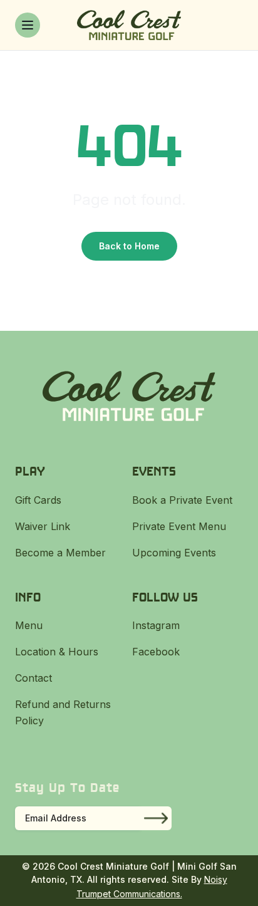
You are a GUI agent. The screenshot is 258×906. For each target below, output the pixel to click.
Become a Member (60, 552)
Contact (33, 678)
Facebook (156, 651)
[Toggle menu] (27, 25)
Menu (29, 625)
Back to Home (129, 246)
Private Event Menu (179, 526)
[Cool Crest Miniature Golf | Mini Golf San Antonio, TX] (128, 25)
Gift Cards (38, 500)
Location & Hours (56, 651)
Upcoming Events (174, 552)
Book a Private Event (182, 500)
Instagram (156, 625)
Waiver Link (42, 526)
